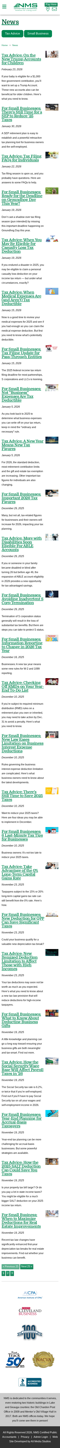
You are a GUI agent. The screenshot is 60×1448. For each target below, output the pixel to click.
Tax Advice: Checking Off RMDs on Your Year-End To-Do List (23, 686)
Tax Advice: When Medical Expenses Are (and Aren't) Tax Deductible (21, 298)
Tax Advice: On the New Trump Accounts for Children (21, 59)
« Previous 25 (10, 1266)
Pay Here (51, 4)
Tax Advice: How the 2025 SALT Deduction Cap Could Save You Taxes (21, 1168)
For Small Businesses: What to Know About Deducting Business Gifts (21, 1020)
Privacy (25, 1437)
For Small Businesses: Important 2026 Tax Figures (21, 498)
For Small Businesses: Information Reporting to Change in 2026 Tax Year (22, 645)
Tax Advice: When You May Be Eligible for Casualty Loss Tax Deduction (22, 246)
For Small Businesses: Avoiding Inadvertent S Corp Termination (22, 599)
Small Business (38, 33)
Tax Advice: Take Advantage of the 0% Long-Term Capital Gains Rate (20, 872)
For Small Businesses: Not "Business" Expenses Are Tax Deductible (21, 394)
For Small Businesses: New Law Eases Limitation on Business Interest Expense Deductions (22, 743)
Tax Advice (12, 33)
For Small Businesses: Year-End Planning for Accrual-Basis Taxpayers (22, 1120)
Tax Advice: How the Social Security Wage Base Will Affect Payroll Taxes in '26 (22, 1068)
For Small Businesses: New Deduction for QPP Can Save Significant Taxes (23, 920)
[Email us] (54, 10)
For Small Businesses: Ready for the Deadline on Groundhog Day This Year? (22, 198)
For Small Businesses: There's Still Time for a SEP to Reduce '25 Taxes (22, 114)
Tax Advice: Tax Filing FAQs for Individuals (21, 158)
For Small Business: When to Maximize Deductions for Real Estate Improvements (21, 1221)
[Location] (48, 10)
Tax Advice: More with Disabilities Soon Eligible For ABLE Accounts (22, 544)
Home (5, 45)
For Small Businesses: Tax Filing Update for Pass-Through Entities (22, 353)
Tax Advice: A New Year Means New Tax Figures (22, 445)
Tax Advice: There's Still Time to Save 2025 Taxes (22, 796)
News (15, 45)
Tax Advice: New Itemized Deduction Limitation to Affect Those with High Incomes (19, 961)
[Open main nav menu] (4, 7)
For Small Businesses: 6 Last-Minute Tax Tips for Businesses (22, 835)
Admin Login (41, 1437)
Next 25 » (26, 1266)
